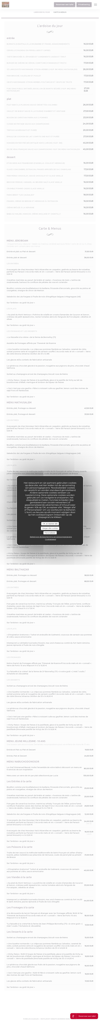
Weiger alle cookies (50, 528)
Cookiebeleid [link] (50, 539)
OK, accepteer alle (50, 524)
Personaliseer (50, 533)
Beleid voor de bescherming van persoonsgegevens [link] (51, 537)
